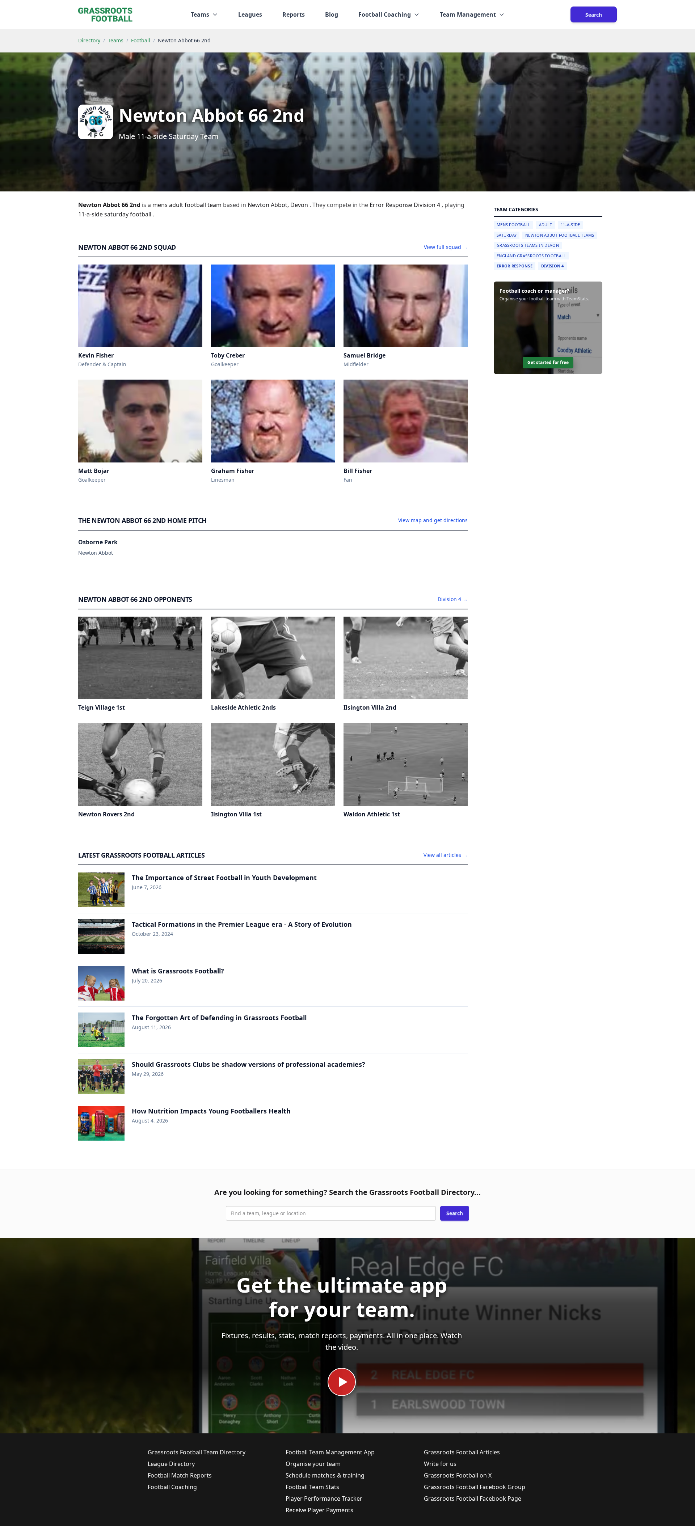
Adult (545, 224)
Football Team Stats (312, 1487)
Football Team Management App (330, 1452)
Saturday (507, 235)
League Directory (171, 1464)
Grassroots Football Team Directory (196, 1452)
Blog (331, 14)
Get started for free (548, 362)
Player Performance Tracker (324, 1498)
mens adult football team (187, 205)
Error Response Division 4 (406, 205)
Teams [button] (200, 14)
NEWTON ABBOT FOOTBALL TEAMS (559, 235)
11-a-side (91, 214)
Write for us (440, 1464)
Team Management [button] (468, 14)
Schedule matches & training (325, 1475)
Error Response (514, 266)
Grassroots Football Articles (462, 1452)
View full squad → (446, 247)
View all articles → (446, 854)
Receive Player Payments (319, 1510)
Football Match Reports (180, 1475)
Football (140, 40)
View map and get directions (433, 520)
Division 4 (552, 266)
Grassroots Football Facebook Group (474, 1487)
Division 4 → (453, 599)
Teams (115, 40)
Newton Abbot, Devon (278, 205)
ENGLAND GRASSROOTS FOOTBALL (531, 255)
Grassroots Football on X (458, 1475)
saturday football (128, 214)
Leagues (250, 14)
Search (593, 14)
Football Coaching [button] (384, 14)
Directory (89, 40)
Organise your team (313, 1464)
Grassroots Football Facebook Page (472, 1498)
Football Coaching (172, 1487)
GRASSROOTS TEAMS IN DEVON (528, 245)
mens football (513, 224)
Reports (293, 14)
